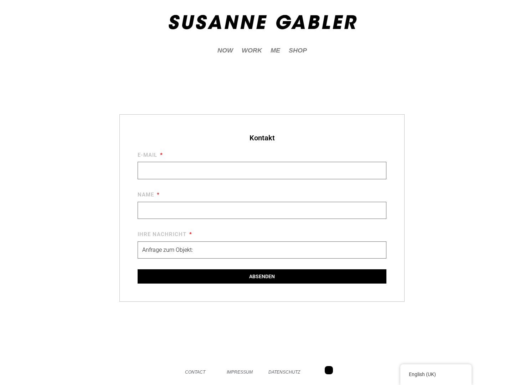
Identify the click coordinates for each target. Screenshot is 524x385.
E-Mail (148, 155)
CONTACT (195, 372)
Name (147, 194)
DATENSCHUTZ (284, 372)
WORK (252, 50)
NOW (225, 50)
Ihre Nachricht (163, 234)
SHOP (298, 50)
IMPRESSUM (240, 372)
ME (275, 50)
